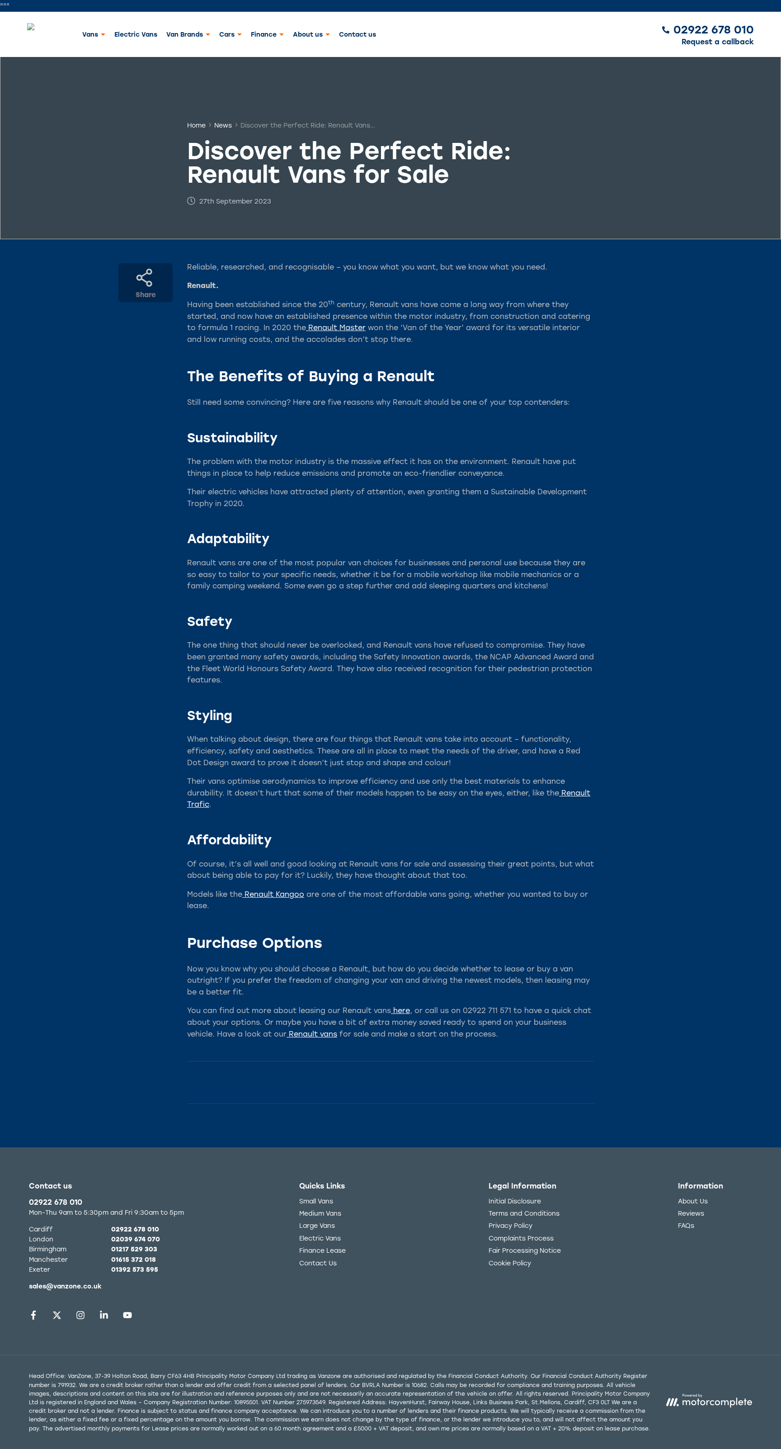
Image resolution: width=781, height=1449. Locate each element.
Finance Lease (322, 1250)
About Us (693, 1201)
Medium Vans (320, 1213)
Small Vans (316, 1201)
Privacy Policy (510, 1225)
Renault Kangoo (273, 894)
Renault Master (336, 327)
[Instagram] (80, 1317)
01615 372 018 (133, 1259)
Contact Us (318, 1263)
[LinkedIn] (104, 1317)
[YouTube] (127, 1317)
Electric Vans (135, 33)
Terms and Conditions (524, 1213)
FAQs (686, 1225)
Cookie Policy (510, 1263)
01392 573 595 (134, 1269)
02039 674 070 (135, 1239)
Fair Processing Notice (525, 1250)
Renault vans (312, 1033)
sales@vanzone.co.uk (65, 1286)
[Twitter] (57, 1317)
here (400, 1010)
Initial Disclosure (515, 1201)
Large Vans (317, 1225)
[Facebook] (33, 1317)
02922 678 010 (55, 1202)
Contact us (357, 33)
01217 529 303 (134, 1249)
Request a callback (718, 41)
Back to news (225, 1082)
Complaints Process (521, 1238)
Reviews (691, 1213)
